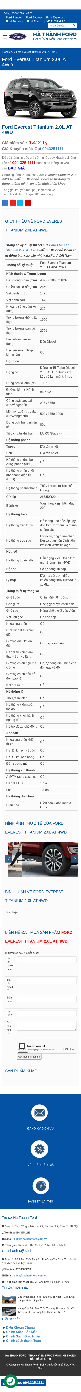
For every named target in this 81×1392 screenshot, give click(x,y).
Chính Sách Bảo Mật (21, 1332)
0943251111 (52, 149)
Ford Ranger (14, 17)
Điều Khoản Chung (20, 1327)
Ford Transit (34, 21)
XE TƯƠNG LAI (56, 21)
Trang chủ (7, 51)
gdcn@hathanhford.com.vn (30, 1275)
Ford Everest (34, 17)
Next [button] (74, 858)
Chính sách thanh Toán (23, 1340)
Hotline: (26, 1383)
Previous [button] (8, 858)
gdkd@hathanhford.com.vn (30, 1238)
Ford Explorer (54, 17)
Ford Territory (14, 21)
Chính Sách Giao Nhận (23, 1336)
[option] (43, 859)
